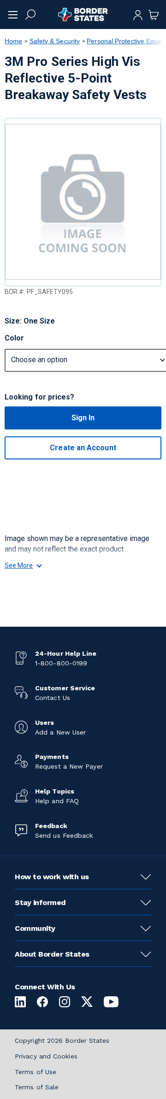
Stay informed (40, 902)
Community (35, 928)
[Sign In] (137, 14)
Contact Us (52, 697)
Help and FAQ (57, 801)
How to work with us (52, 876)
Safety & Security (55, 41)
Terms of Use (35, 1071)
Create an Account (83, 447)
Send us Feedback (64, 835)
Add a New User (60, 732)
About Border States (52, 954)
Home (13, 41)
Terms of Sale (37, 1087)
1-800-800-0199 (61, 663)
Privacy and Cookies (46, 1056)
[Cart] (153, 14)
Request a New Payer (69, 766)
